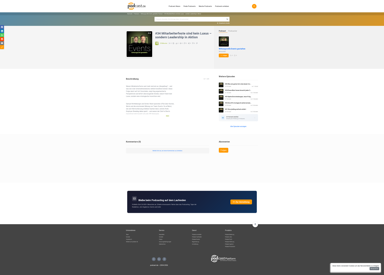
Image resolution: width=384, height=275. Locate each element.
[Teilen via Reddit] (2, 39)
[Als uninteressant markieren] (173, 43)
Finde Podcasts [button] (190, 6)
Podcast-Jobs (228, 237)
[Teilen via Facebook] (2, 27)
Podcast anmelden (197, 234)
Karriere (128, 237)
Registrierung (195, 241)
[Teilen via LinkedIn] (2, 31)
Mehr (167, 116)
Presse (160, 239)
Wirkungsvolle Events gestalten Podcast (152, 14)
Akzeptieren (374, 268)
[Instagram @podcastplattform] (154, 259)
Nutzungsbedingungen (165, 241)
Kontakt (161, 237)
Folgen (225, 55)
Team (127, 234)
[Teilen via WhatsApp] (2, 35)
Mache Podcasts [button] (205, 6)
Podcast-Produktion (230, 246)
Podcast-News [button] (174, 6)
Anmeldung (195, 244)
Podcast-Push (228, 239)
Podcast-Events (196, 239)
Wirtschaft (222, 51)
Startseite (129, 14)
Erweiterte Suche (224, 23)
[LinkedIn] (159, 259)
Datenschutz (162, 244)
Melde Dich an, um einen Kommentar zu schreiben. (168, 150)
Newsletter (161, 234)
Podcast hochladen (197, 237)
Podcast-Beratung (229, 234)
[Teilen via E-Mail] (2, 43)
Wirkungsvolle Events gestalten (232, 49)
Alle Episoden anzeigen (238, 126)
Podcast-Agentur (229, 244)
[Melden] (197, 43)
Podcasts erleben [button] (222, 6)
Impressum (129, 239)
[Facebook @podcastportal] (164, 259)
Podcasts (136, 14)
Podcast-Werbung (229, 241)
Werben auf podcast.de (132, 241)
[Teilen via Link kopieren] (2, 47)
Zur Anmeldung (243, 202)
